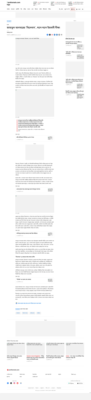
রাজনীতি (17, 9)
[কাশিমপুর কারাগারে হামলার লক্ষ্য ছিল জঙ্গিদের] (50, 234)
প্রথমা (21, 376)
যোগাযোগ (53, 388)
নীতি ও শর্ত (47, 388)
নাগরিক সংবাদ (9, 374)
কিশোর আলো (22, 374)
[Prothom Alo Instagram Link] (15, 383)
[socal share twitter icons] (50, 35)
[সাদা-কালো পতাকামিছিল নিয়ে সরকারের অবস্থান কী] (75, 349)
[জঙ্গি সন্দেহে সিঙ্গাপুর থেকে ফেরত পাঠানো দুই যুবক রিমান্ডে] (16, 349)
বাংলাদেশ (12, 9)
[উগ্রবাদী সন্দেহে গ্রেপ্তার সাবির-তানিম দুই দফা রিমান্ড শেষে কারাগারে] (80, 96)
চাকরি (40, 9)
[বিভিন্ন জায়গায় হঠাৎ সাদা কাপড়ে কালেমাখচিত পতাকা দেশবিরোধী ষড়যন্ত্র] (36, 349)
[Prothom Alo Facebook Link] (8, 383)
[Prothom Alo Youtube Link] (18, 383)
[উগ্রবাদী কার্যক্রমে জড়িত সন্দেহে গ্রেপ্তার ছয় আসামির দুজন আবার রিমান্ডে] (55, 349)
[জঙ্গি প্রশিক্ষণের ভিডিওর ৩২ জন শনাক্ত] (50, 138)
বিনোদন (36, 9)
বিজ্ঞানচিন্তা (35, 374)
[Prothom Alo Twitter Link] (11, 383)
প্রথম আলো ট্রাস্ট (48, 374)
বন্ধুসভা (59, 374)
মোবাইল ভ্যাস (35, 376)
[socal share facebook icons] (47, 35)
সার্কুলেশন (42, 388)
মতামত (28, 9)
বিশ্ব (21, 9)
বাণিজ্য (24, 9)
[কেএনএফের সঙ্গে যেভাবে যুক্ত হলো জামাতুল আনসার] (50, 190)
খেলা (32, 9)
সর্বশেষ (8, 9)
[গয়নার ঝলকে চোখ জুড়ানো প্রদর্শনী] (35, 4)
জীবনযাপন (45, 9)
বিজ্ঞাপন (37, 388)
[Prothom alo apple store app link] (80, 383)
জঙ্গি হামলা (32, 313)
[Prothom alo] (15, 4)
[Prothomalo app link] (71, 383)
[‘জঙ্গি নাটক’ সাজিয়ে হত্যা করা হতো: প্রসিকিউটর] (80, 57)
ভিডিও (49, 9)
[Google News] (21, 383)
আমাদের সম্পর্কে (31, 388)
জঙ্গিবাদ (38, 313)
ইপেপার (8, 376)
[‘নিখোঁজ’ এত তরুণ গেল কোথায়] (50, 280)
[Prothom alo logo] (13, 370)
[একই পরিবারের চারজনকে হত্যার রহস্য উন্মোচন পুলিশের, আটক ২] (70, 4)
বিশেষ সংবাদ (25, 313)
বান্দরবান (18, 313)
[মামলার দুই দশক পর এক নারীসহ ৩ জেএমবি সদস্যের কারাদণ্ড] (80, 46)
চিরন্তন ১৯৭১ (73, 374)
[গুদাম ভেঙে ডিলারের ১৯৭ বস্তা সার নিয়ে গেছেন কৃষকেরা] (53, 4)
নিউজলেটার (59, 388)
